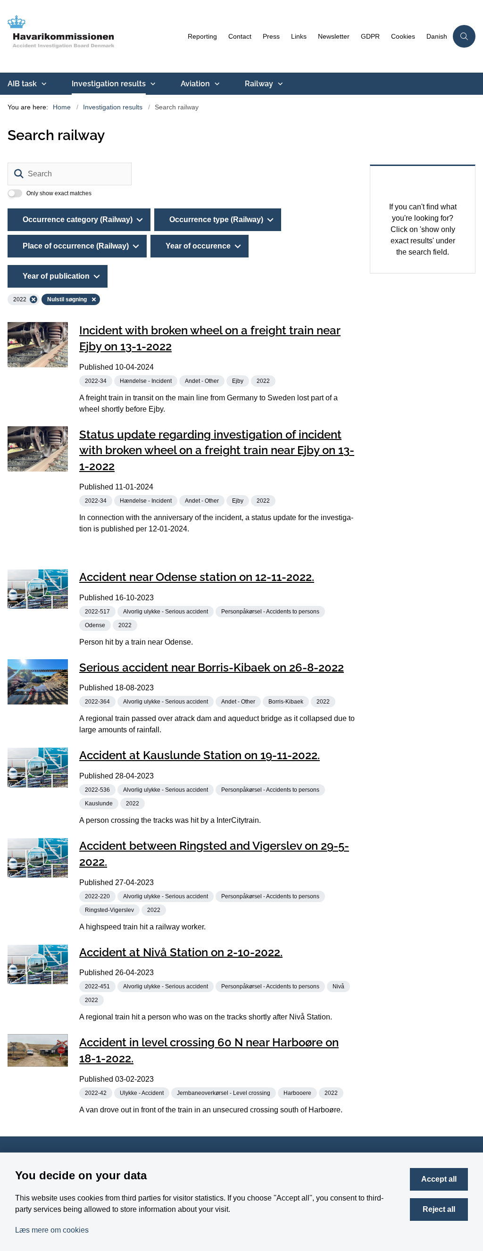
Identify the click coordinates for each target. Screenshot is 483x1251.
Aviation (195, 83)
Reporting (202, 36)
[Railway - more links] (279, 84)
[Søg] (19, 174)
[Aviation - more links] (216, 84)
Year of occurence (198, 246)
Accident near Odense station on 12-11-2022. (196, 577)
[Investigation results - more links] (152, 84)
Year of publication (56, 276)
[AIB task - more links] (43, 84)
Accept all (439, 1179)
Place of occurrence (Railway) (76, 246)
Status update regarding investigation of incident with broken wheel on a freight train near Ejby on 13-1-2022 (216, 450)
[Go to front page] (91, 36)
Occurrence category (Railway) (78, 219)
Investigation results (109, 83)
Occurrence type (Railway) (216, 219)
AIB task (22, 83)
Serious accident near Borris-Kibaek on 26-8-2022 (211, 667)
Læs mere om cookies (52, 1230)
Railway (259, 83)
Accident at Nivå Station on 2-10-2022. (181, 952)
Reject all (439, 1209)
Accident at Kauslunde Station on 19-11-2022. (199, 755)
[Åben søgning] (464, 36)
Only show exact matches (59, 193)
